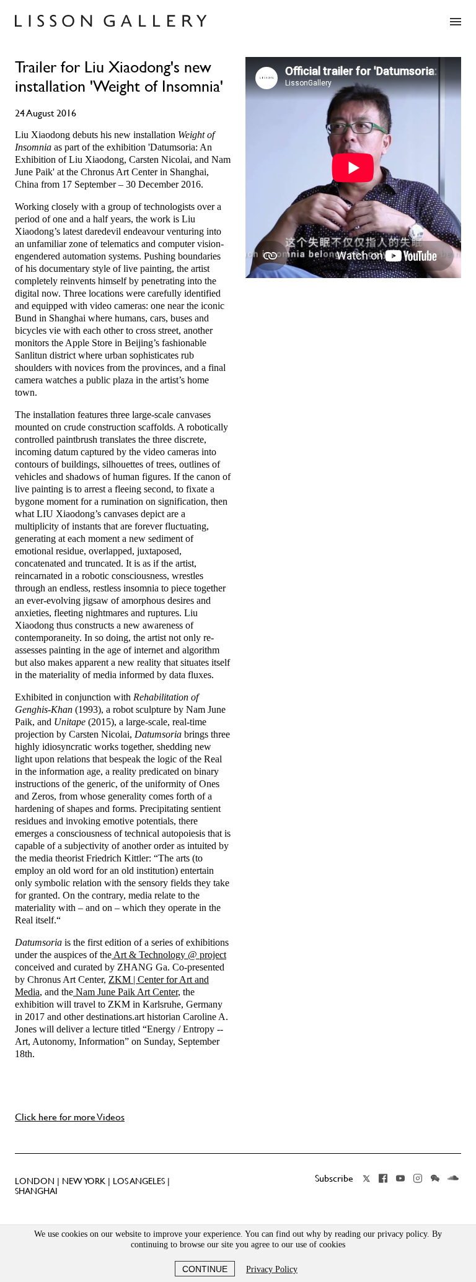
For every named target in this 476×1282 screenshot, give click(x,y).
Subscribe (334, 1178)
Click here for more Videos (70, 1116)
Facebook (383, 1178)
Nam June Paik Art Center (125, 992)
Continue (204, 1269)
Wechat (435, 1178)
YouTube (400, 1178)
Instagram (417, 1178)
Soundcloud (453, 1178)
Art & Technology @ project (169, 954)
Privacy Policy (272, 1269)
